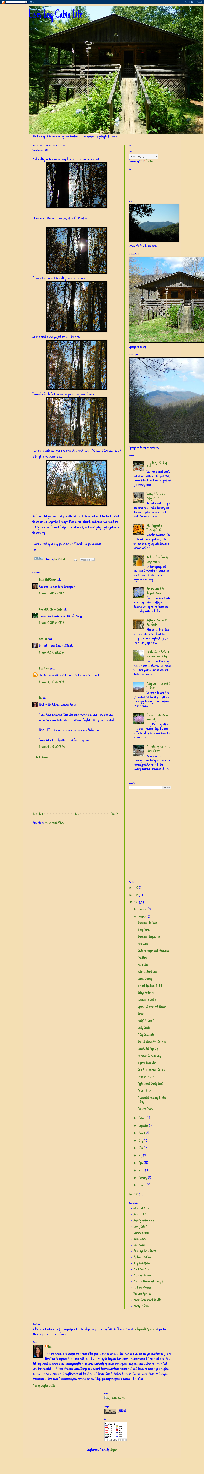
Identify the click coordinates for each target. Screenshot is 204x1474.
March (142, 1170)
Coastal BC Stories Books (50, 609)
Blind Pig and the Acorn (143, 1221)
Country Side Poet (141, 1227)
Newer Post (38, 814)
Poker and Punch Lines (147, 972)
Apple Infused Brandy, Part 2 (150, 1084)
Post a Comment (43, 757)
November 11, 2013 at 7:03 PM (52, 747)
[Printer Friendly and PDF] (38, 559)
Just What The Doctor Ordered (151, 1070)
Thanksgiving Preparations (149, 937)
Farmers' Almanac (141, 1233)
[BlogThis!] (84, 559)
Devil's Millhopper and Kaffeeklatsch (153, 951)
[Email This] (81, 559)
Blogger (113, 1450)
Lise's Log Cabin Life (55, 15)
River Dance (143, 944)
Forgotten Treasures (146, 1077)
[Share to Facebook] (90, 559)
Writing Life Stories (141, 1306)
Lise (55, 559)
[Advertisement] (76, 786)
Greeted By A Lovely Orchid (150, 986)
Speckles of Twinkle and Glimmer (152, 1007)
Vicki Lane (43, 639)
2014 (137, 895)
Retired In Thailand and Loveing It (148, 1282)
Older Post (115, 814)
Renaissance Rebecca (142, 1276)
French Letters (139, 1239)
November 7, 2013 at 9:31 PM (51, 593)
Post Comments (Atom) (54, 823)
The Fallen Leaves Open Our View (152, 1042)
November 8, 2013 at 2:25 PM (51, 682)
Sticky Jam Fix (144, 1028)
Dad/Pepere (44, 668)
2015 (137, 888)
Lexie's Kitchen (139, 1245)
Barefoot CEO (139, 1215)
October (142, 1118)
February (143, 1178)
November (143, 917)
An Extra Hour (144, 1091)
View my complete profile (44, 1386)
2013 (137, 903)
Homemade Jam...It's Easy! (149, 1056)
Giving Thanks (144, 930)
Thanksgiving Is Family (147, 923)
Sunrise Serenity (145, 979)
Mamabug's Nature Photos (144, 1251)
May (141, 1155)
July (141, 1141)
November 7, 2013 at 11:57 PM (51, 623)
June (141, 1148)
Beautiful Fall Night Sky (148, 1049)
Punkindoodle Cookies (147, 1000)
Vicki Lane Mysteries (142, 1294)
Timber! (141, 1014)
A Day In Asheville (146, 1035)
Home (76, 814)
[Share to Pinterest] (93, 559)
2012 (137, 1194)
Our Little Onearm (145, 1109)
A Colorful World (141, 1208)
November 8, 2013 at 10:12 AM (52, 653)
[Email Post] (74, 559)
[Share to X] (87, 559)
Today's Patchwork (146, 993)
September (144, 1126)
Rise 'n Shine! (143, 965)
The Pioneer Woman (142, 1288)
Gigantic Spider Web (147, 1063)
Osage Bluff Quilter (47, 580)
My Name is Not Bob (142, 1257)
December (143, 909)
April (141, 1163)
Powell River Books (141, 1269)
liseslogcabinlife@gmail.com (145, 1329)
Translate (149, 161)
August (142, 1133)
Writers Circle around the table (147, 1300)
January (143, 1185)
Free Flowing (143, 958)
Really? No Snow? (146, 1021)
